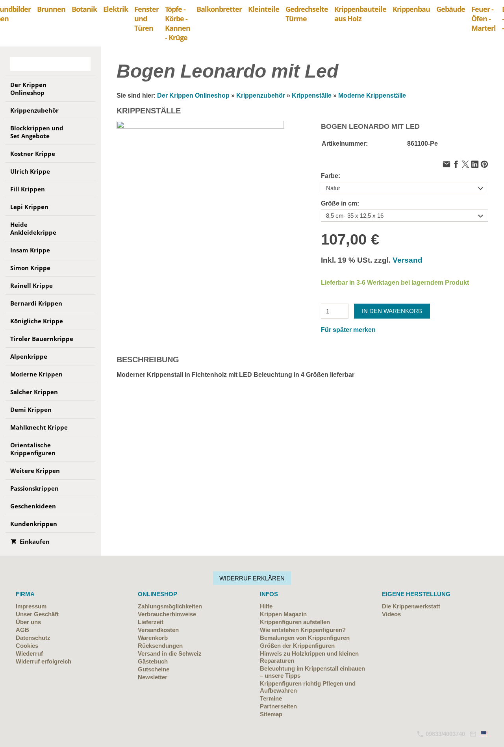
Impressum (31, 606)
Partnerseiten (278, 706)
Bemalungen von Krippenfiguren (305, 637)
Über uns (28, 622)
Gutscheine (153, 669)
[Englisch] (485, 733)
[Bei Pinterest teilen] (484, 164)
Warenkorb (153, 637)
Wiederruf (29, 653)
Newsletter (152, 677)
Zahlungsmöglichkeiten (170, 606)
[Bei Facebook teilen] (456, 164)
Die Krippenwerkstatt (411, 606)
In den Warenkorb (392, 311)
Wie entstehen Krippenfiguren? (303, 630)
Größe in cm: (340, 203)
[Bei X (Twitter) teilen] (465, 164)
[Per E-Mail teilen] (446, 164)
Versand (407, 260)
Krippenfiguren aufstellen (295, 622)
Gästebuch (153, 661)
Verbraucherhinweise (167, 614)
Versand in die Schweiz (170, 653)
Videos (391, 614)
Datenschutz (33, 637)
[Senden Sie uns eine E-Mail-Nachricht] (473, 733)
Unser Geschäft (37, 614)
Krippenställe (312, 95)
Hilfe (266, 606)
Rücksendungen (160, 645)
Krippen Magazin (283, 614)
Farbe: (330, 175)
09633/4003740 (444, 733)
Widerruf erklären (252, 578)
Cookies (27, 645)
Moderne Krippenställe (372, 95)
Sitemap (271, 714)
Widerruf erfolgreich (43, 661)
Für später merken (348, 329)
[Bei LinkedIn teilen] (475, 164)
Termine (271, 698)
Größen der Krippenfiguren (297, 645)
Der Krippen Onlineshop (193, 95)
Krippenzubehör (260, 95)
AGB (22, 630)
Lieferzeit (150, 622)
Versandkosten (158, 630)
